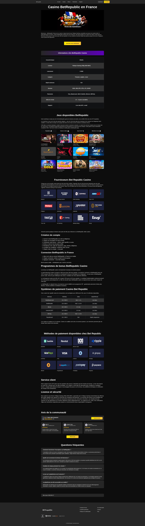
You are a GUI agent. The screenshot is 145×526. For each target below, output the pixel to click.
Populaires (47, 130)
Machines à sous (95, 130)
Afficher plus (72, 436)
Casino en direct (63, 130)
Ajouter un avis (97, 418)
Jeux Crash (79, 130)
